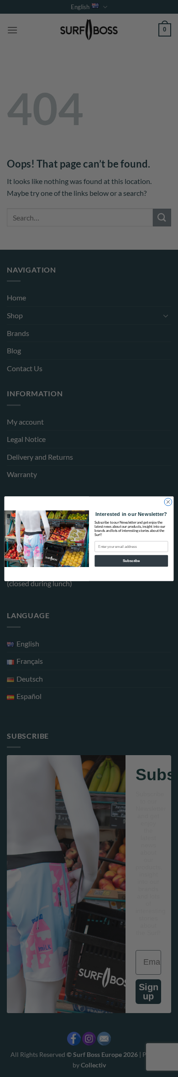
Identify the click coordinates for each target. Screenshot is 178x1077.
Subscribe (131, 560)
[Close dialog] (168, 502)
